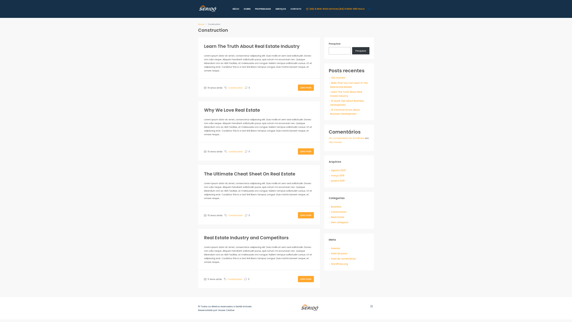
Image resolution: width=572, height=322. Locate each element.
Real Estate (337, 217)
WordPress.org (339, 264)
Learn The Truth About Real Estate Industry (252, 46)
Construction (235, 87)
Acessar (335, 248)
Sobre (247, 8)
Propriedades (263, 8)
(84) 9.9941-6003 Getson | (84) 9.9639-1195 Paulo (337, 8)
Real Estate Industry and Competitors (246, 237)
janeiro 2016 (338, 180)
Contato (295, 8)
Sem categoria (339, 222)
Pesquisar (335, 43)
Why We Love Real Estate (232, 110)
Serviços (280, 8)
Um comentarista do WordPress (347, 138)
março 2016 (337, 175)
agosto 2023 (338, 170)
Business (336, 206)
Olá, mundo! (338, 77)
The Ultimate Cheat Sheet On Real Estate (249, 174)
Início (236, 8)
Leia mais (305, 87)
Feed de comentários (343, 258)
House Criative (226, 310)
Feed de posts (339, 253)
